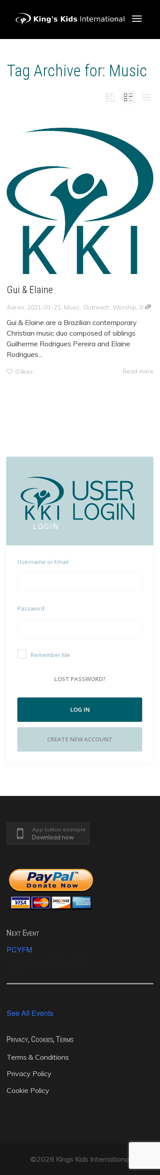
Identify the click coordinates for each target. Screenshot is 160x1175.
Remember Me (50, 655)
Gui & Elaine (30, 289)
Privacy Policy (29, 1073)
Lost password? (80, 679)
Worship (124, 307)
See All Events (30, 1013)
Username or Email (42, 562)
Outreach (96, 307)
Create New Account (79, 739)
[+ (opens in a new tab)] (80, 201)
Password (30, 608)
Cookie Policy (28, 1090)
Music (72, 307)
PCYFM (19, 949)
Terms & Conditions (38, 1057)
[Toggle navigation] (137, 18)
